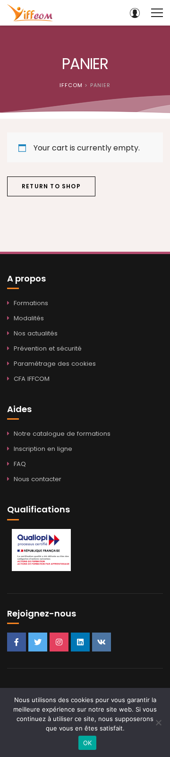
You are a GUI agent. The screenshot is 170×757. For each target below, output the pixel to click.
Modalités (29, 318)
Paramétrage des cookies (55, 363)
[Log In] (134, 13)
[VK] (101, 642)
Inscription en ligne (43, 448)
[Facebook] (16, 642)
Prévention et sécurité (48, 348)
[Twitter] (37, 642)
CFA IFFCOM (32, 378)
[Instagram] (59, 642)
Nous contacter (37, 479)
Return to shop (51, 186)
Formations (31, 303)
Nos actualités (36, 333)
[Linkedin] (80, 642)
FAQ (20, 463)
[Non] (158, 722)
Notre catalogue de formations (62, 433)
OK (87, 743)
